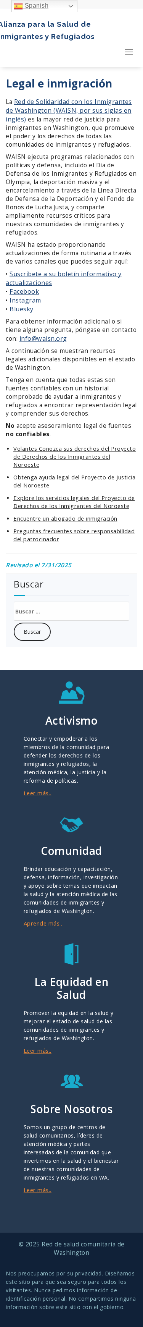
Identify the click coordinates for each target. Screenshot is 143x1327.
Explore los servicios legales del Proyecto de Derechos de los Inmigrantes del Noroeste (74, 502)
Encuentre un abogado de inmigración (65, 518)
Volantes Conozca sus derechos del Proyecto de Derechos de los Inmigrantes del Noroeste (74, 456)
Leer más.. (37, 793)
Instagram (25, 300)
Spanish (35, 5)
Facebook (24, 291)
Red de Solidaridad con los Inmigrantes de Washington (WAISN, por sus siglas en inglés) (69, 110)
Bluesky (22, 309)
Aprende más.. (43, 923)
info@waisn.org (43, 338)
